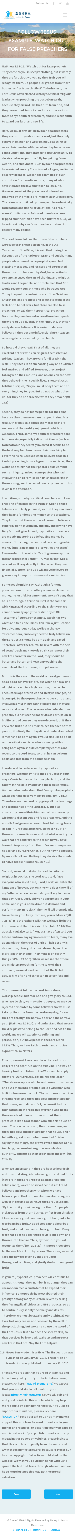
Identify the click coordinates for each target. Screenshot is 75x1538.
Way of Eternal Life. (39, 1383)
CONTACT (56, 1530)
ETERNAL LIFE (21, 1530)
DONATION (10, 1416)
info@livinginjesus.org (25, 1394)
